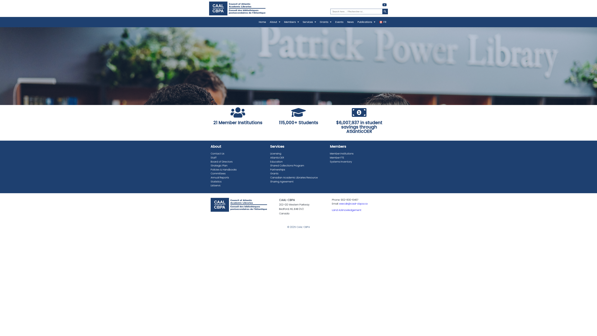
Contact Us (217, 153)
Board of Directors (222, 161)
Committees (218, 173)
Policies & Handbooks (224, 169)
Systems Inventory (341, 161)
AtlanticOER (277, 157)
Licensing (275, 153)
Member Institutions (342, 153)
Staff (214, 157)
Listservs (215, 185)
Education (276, 161)
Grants (274, 173)
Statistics (216, 181)
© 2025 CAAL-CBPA (298, 227)
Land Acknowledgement (346, 210)
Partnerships (277, 169)
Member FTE (337, 157)
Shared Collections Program (287, 165)
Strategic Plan (219, 165)
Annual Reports (220, 177)
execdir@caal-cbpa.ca (353, 203)
